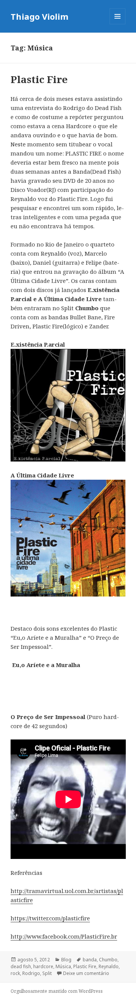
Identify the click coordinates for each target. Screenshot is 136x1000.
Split (47, 973)
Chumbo (108, 959)
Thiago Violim (39, 16)
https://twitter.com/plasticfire (50, 918)
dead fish (21, 966)
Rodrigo (31, 973)
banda (90, 959)
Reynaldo (109, 966)
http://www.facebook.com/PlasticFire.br (64, 936)
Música (63, 966)
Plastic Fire (39, 79)
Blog (66, 959)
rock (15, 973)
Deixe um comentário (86, 973)
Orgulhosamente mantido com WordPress (57, 991)
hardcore (43, 966)
